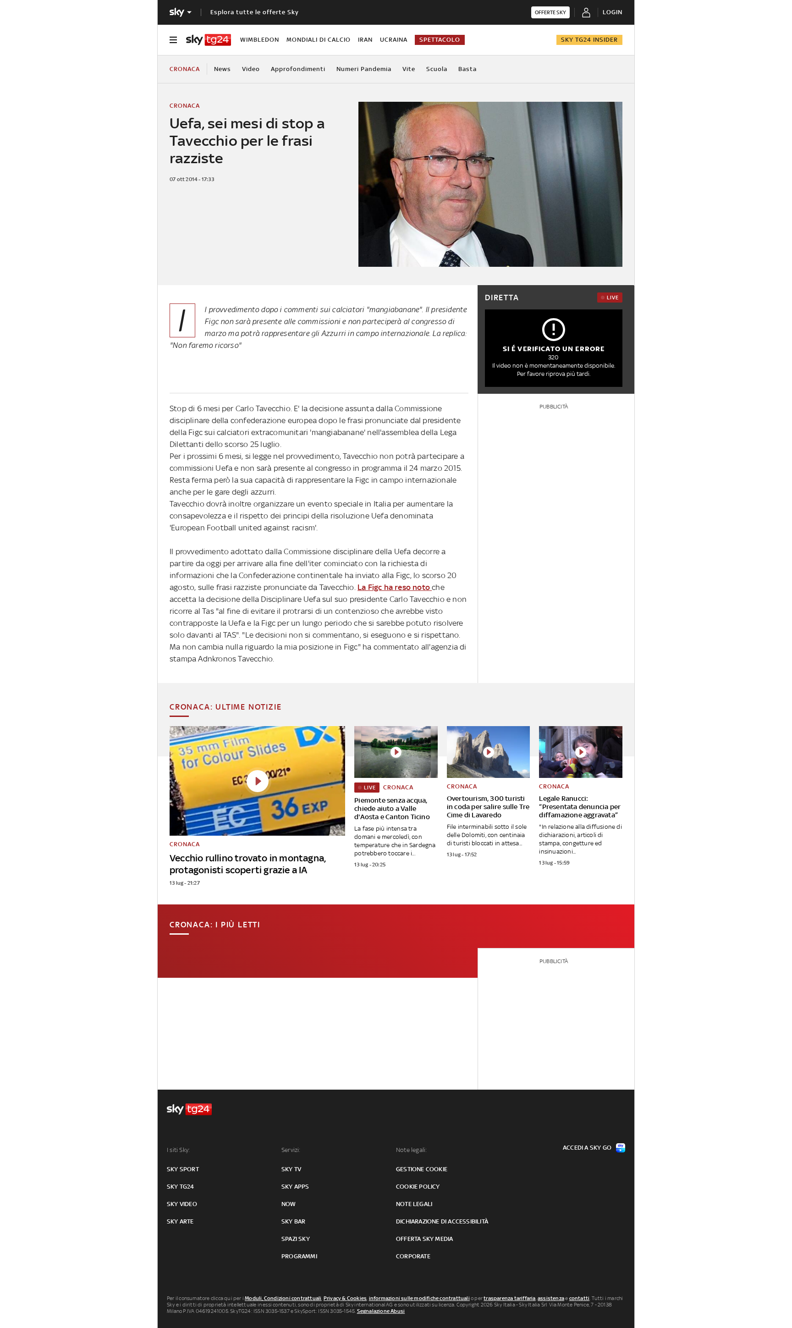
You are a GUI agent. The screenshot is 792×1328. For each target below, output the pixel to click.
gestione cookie (421, 1169)
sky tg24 (180, 1186)
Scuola (436, 69)
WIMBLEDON (259, 39)
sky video (182, 1204)
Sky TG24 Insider (589, 39)
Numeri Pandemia (363, 69)
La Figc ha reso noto (395, 587)
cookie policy (418, 1186)
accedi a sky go (587, 1147)
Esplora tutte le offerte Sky (254, 12)
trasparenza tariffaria (509, 1298)
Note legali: (411, 1149)
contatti (579, 1298)
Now (288, 1204)
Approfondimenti (298, 69)
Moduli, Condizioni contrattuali (283, 1298)
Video (251, 69)
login (612, 12)
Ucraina (393, 39)
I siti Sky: (178, 1149)
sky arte (180, 1221)
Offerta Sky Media (424, 1238)
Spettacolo (439, 39)
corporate (413, 1256)
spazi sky (295, 1238)
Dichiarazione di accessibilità (442, 1221)
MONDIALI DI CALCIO (318, 39)
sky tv (291, 1169)
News (222, 69)
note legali (414, 1204)
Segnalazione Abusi (381, 1311)
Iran (365, 39)
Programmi (299, 1256)
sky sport (183, 1169)
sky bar (293, 1221)
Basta (467, 69)
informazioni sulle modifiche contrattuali (419, 1298)
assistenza (551, 1298)
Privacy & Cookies (345, 1298)
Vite (408, 69)
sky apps (295, 1186)
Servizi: (291, 1149)
